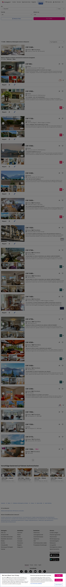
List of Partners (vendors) (36, 583)
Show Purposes (58, 584)
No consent (58, 580)
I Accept (58, 575)
